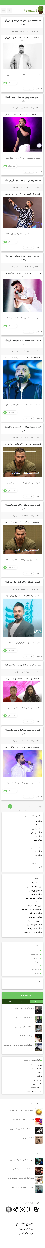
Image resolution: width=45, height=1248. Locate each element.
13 (25, 810)
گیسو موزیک (38, 1072)
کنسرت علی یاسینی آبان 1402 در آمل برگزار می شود (23, 180)
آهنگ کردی (38, 840)
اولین (40, 806)
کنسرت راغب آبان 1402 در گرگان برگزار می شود (23, 582)
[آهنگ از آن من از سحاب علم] (39, 1140)
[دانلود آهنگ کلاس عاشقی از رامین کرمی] (39, 1161)
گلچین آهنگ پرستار (34, 901)
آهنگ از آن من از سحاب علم (25, 1138)
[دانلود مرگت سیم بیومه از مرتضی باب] (38, 1010)
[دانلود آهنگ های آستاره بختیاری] (38, 1038)
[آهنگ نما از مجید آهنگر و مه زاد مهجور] (39, 1130)
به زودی (36, 958)
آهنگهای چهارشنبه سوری (33, 898)
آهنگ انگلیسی (36, 859)
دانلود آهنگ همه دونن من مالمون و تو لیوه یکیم (19, 1045)
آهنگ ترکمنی (37, 828)
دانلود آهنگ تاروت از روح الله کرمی (23, 1169)
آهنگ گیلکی (37, 851)
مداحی (36, 973)
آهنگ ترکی (38, 821)
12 (29, 810)
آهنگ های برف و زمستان (32, 932)
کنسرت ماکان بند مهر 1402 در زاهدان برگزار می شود (23, 665)
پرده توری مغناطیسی (36, 1087)
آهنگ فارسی (37, 824)
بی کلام (36, 962)
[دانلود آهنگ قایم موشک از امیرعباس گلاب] (39, 1180)
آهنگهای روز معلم (36, 890)
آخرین (15, 810)
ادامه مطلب (11, 83)
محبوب (36, 1001)
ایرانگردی (39, 1076)
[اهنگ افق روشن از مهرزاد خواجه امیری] (39, 1112)
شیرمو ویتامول (38, 1080)
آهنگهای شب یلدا (35, 894)
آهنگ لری (38, 843)
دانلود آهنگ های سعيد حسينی (24, 1026)
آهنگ (37, 950)
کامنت (9, 1001)
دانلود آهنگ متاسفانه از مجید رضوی (23, 1187)
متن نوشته (35, 969)
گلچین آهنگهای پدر (35, 882)
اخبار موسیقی (28, 89)
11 (5, 806)
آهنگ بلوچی (37, 836)
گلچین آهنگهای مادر (34, 886)
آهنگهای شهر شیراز (35, 913)
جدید (22, 1001)
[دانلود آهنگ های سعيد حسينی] (38, 1028)
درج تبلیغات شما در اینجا (34, 1091)
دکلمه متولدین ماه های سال (31, 909)
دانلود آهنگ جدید (36, 1068)
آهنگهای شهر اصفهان (34, 920)
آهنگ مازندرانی (36, 832)
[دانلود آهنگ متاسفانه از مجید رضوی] (39, 1189)
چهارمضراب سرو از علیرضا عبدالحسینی (22, 1119)
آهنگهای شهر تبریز (35, 917)
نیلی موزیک (38, 866)
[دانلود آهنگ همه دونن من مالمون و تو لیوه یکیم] (38, 1047)
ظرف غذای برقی (37, 1084)
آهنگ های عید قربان (34, 924)
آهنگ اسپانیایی (36, 862)
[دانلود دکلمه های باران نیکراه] (38, 1019)
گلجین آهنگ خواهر (35, 905)
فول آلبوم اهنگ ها (36, 1065)
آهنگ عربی (38, 855)
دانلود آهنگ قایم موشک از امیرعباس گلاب (21, 1178)
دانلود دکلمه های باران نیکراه (25, 1017)
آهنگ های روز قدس (34, 928)
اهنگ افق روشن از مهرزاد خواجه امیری (22, 1110)
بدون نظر (14, 31)
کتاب (37, 965)
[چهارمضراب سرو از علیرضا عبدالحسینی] (39, 1121)
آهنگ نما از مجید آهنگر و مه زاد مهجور (22, 1129)
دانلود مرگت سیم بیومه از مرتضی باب (22, 1008)
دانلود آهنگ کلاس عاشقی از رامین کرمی (22, 1160)
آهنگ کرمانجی (36, 847)
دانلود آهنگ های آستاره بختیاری (24, 1036)
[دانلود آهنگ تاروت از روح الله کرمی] (39, 1171)
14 (20, 810)
